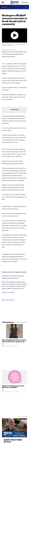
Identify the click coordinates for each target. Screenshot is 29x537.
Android (4, 278)
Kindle (12, 278)
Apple (19, 276)
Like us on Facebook (8, 300)
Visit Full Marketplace (22, 322)
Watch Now (24, 2)
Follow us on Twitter (8, 292)
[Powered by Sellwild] (24, 416)
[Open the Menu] (2, 2)
